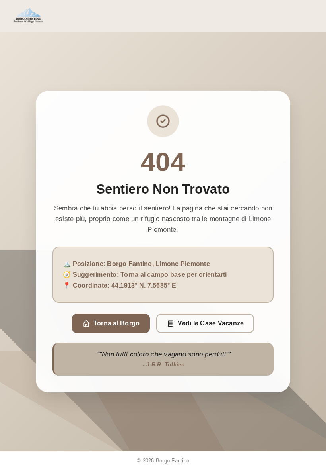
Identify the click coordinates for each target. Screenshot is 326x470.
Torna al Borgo (116, 323)
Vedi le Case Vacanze (211, 323)
